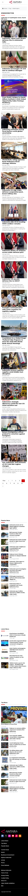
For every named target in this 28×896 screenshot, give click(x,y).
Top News (4, 702)
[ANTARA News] (15, 2)
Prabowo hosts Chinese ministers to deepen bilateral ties (17, 556)
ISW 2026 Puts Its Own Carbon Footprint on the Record (16, 657)
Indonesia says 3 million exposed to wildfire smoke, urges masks (17, 592)
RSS (2, 886)
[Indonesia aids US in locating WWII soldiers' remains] (14, 212)
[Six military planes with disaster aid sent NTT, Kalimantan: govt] (4, 752)
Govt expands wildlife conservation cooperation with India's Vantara (16, 737)
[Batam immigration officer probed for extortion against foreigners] (14, 422)
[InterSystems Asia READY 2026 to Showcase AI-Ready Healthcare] (4, 635)
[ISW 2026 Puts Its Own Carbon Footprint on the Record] (4, 657)
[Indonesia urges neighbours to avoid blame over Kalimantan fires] (4, 549)
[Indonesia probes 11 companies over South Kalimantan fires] (4, 586)
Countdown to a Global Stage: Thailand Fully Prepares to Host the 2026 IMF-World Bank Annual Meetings (14, 340)
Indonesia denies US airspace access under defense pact (14, 251)
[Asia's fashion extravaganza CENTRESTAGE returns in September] (4, 650)
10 (22, 483)
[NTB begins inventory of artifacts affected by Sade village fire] (4, 578)
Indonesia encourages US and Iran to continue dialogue (14, 69)
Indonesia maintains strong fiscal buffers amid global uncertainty (13, 131)
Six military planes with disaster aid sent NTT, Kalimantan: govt (16, 752)
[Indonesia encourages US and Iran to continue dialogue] (14, 59)
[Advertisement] (14, 504)
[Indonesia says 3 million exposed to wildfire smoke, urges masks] (4, 593)
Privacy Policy (5, 875)
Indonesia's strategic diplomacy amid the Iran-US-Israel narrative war (13, 403)
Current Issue (5, 849)
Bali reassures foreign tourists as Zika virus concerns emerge (15, 534)
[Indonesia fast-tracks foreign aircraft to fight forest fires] (4, 541)
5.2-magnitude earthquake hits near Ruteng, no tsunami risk (17, 759)
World (2, 852)
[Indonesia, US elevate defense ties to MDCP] (14, 269)
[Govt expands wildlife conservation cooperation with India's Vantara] (4, 737)
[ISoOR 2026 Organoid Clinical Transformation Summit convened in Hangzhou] (4, 643)
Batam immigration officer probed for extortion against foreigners (13, 434)
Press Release (5, 865)
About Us (3, 880)
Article (3, 860)
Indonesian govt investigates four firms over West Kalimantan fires (17, 570)
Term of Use (4, 873)
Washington (16, 8)
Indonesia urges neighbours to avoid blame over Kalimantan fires (17, 548)
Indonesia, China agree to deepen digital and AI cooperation (16, 563)
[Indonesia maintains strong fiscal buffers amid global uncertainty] (14, 120)
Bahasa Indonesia (6, 870)
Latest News (5, 629)
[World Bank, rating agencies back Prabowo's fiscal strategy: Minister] (14, 150)
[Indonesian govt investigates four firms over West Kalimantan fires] (4, 571)
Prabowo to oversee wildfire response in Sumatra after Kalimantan (17, 730)
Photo (3, 862)
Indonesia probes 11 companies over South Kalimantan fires (15, 585)
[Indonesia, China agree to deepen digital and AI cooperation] (4, 563)
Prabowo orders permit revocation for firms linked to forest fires (12, 723)
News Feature (6, 400)
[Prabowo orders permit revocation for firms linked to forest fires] (14, 714)
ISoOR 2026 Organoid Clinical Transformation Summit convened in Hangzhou (17, 642)
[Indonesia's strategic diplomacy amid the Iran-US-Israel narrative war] (14, 391)
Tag (10, 8)
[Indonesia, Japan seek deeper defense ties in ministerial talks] (14, 29)
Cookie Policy (5, 878)
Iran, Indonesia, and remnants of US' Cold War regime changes (14, 464)
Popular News (5, 520)
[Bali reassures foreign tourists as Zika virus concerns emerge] (4, 534)
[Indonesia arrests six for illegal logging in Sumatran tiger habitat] (4, 527)
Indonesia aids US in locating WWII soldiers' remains (13, 223)
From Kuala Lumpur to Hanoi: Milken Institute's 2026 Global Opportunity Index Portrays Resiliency (14, 100)
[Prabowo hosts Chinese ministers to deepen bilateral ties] (4, 556)
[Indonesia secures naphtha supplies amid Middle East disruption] (14, 360)
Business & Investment (7, 855)
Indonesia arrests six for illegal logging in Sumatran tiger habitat (17, 526)
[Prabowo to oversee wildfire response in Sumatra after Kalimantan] (4, 730)
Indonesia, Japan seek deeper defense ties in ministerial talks (14, 40)
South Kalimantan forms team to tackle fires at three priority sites (17, 744)
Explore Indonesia (6, 857)
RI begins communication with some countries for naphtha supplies (12, 309)
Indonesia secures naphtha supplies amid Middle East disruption (13, 372)
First (4, 480)
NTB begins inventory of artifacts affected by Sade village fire (17, 578)
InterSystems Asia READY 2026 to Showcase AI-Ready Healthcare (17, 635)
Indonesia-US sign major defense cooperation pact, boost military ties (12, 192)
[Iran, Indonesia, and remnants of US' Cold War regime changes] (14, 453)
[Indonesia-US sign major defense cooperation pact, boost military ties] (14, 180)
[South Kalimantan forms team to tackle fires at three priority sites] (4, 745)
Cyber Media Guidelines (8, 883)
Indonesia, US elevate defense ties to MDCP (11, 280)
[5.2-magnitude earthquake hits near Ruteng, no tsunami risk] (4, 760)
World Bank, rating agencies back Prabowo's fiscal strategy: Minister (13, 161)
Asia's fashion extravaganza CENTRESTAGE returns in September (17, 650)
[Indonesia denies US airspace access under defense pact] (14, 241)
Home (5, 8)
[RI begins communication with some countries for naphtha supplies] (14, 298)
